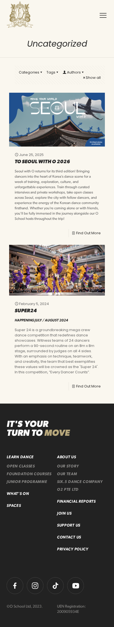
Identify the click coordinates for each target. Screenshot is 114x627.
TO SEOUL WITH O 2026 (42, 162)
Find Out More (88, 233)
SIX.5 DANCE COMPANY (79, 482)
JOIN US (64, 514)
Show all (93, 77)
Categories (29, 72)
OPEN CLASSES (21, 466)
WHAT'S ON (18, 494)
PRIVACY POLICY (72, 549)
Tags (50, 72)
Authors (74, 72)
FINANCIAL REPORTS (76, 502)
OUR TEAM (67, 474)
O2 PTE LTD (68, 490)
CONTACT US (69, 537)
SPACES (14, 506)
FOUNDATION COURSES (29, 474)
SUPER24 (26, 311)
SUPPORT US (68, 525)
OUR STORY (68, 466)
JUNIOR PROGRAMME (27, 482)
